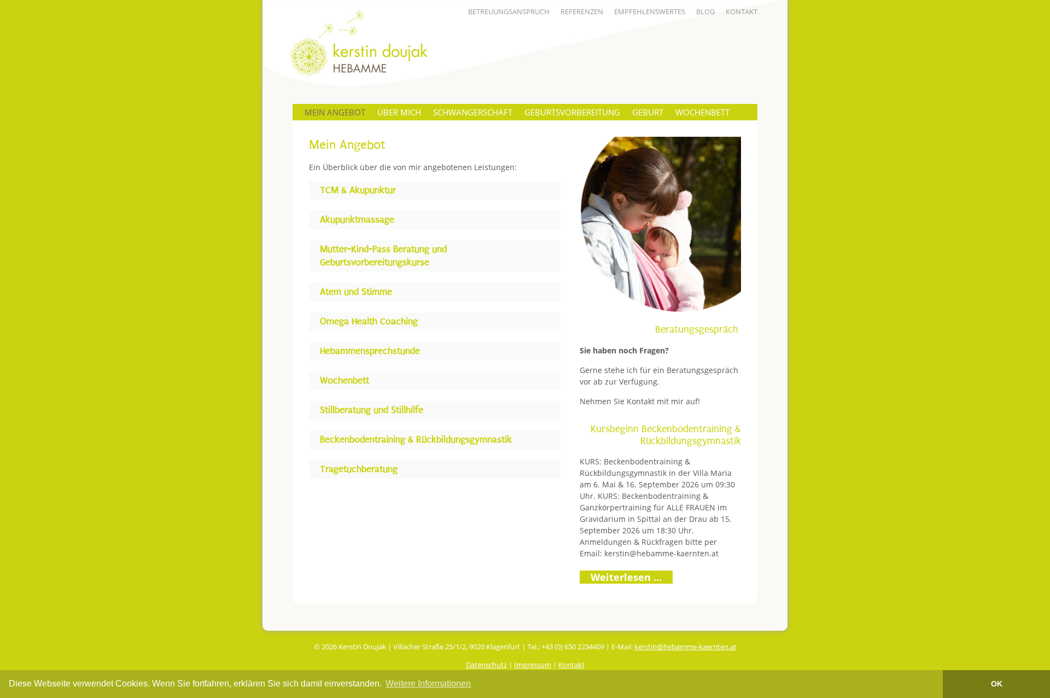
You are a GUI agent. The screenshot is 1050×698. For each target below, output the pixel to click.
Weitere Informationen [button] (428, 683)
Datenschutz (486, 665)
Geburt (647, 112)
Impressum (532, 665)
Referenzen (582, 11)
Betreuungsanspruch (509, 11)
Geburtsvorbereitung (572, 112)
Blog (705, 11)
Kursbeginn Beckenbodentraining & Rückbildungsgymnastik (666, 435)
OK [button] (996, 683)
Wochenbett (702, 112)
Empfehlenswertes (649, 11)
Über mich (399, 112)
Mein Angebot (335, 112)
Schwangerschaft (472, 112)
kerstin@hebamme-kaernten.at (661, 553)
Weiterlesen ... (626, 577)
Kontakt (741, 11)
